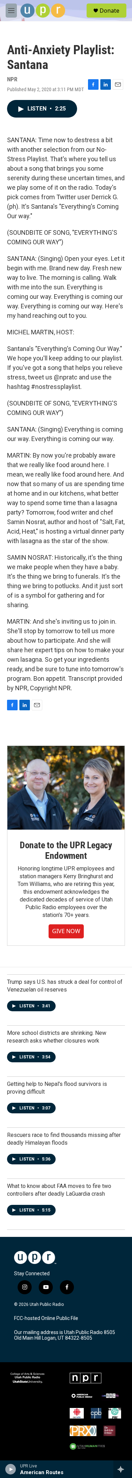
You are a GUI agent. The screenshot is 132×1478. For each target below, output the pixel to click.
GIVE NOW (66, 931)
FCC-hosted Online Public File (46, 1318)
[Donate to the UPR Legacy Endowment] (66, 788)
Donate (109, 10)
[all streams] (122, 1469)
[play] (10, 1469)
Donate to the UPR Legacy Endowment (66, 850)
